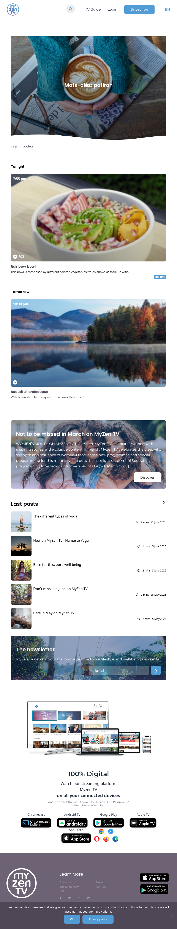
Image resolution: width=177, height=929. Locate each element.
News (99, 882)
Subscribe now (69, 886)
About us (65, 882)
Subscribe (139, 9)
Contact (101, 886)
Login (112, 9)
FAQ (62, 891)
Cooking (160, 277)
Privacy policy (98, 919)
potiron (28, 146)
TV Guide (93, 9)
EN (167, 9)
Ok (72, 919)
